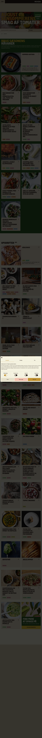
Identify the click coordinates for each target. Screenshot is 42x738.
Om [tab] (34, 360)
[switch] (15, 375)
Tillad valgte (21, 379)
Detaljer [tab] (21, 360)
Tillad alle (34, 379)
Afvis (8, 379)
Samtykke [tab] (7, 360)
